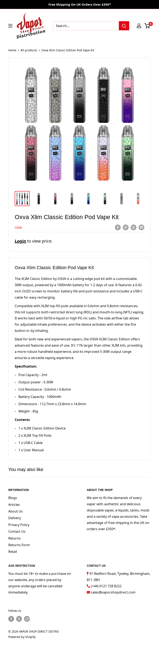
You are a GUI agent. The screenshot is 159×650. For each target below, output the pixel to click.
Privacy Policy (18, 524)
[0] (147, 25)
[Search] (124, 25)
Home (12, 50)
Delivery (14, 518)
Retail (12, 551)
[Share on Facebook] (118, 227)
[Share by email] (141, 227)
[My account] (139, 25)
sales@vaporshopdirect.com (113, 592)
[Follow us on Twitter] (19, 619)
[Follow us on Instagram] (27, 619)
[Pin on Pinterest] (126, 227)
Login (20, 241)
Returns (14, 538)
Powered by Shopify (22, 637)
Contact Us (16, 531)
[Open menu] (10, 25)
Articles (14, 504)
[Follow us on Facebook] (11, 619)
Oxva (18, 227)
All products (28, 50)
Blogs (12, 497)
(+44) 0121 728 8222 (106, 586)
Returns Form (19, 545)
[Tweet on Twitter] (133, 227)
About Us (15, 511)
